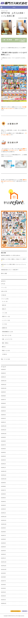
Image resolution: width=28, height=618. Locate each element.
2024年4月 (3, 456)
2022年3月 (3, 550)
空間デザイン (5, 316)
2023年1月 (3, 512)
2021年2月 (3, 595)
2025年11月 (3, 384)
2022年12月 (3, 516)
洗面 (3, 309)
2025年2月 (3, 418)
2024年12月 (3, 426)
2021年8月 (3, 577)
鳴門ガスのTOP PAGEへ (15, 611)
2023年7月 (3, 490)
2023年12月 (3, 471)
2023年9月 (3, 482)
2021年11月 (3, 565)
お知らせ (3, 291)
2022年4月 (3, 546)
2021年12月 (3, 561)
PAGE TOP (24, 611)
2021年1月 (3, 599)
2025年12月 (3, 380)
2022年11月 (3, 520)
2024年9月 (3, 437)
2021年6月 (3, 584)
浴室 (3, 305)
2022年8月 (3, 531)
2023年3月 (3, 505)
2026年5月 (3, 369)
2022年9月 (3, 527)
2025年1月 (3, 422)
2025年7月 (3, 399)
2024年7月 (3, 444)
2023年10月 (3, 478)
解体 (3, 346)
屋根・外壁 (4, 343)
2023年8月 (3, 486)
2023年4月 (3, 501)
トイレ (3, 312)
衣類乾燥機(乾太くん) (6, 331)
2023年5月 (3, 497)
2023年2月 (3, 509)
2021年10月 (3, 569)
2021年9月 (3, 573)
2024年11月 (3, 429)
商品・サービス (4, 359)
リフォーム (3, 298)
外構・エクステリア (6, 339)
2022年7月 (3, 535)
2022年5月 (3, 543)
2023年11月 (3, 475)
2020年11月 (3, 603)
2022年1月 (3, 558)
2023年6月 (3, 494)
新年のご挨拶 (4, 273)
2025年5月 (3, 407)
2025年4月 (3, 410)
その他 (2, 295)
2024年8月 (3, 441)
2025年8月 (3, 395)
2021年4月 (3, 592)
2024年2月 (3, 463)
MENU (14, 7)
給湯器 (3, 327)
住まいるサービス (6, 335)
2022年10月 (3, 524)
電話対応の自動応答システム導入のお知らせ (10, 255)
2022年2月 (3, 554)
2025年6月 (3, 403)
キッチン (4, 301)
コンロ (3, 324)
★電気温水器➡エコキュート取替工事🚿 (9, 269)
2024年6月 (3, 448)
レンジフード (5, 320)
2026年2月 (3, 373)
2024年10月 (3, 433)
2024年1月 (3, 467)
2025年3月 (3, 414)
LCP (2, 283)
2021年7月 (3, 580)
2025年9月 (3, 392)
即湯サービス (5, 350)
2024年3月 (3, 460)
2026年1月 (3, 377)
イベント (3, 287)
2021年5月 (3, 588)
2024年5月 (3, 452)
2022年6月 (3, 539)
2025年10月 (3, 388)
